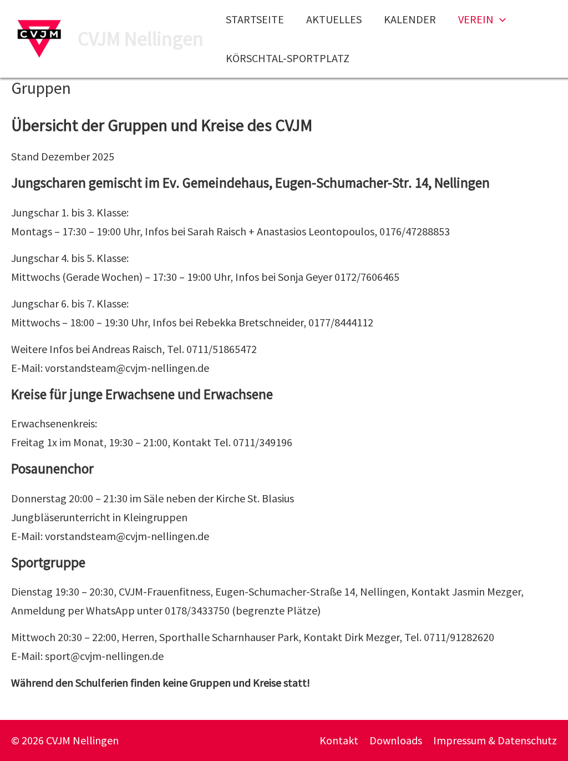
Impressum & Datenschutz (495, 740)
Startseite (255, 19)
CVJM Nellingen (141, 39)
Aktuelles (334, 19)
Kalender (410, 19)
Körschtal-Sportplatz (287, 58)
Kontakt (339, 740)
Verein (476, 19)
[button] (500, 19)
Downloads (395, 740)
